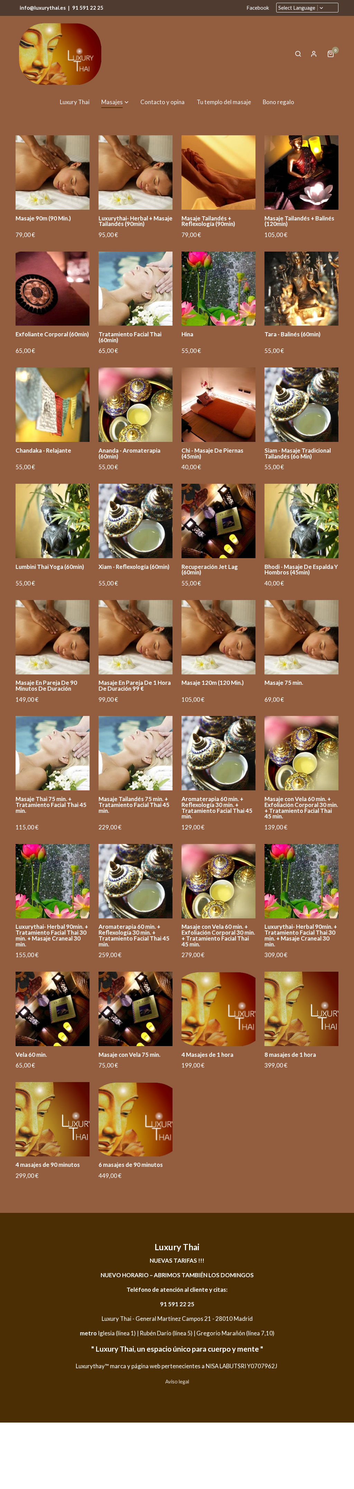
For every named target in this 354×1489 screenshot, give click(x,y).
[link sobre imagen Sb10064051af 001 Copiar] (136, 172)
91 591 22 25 (87, 8)
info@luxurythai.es (43, 8)
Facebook (257, 8)
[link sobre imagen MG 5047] (301, 404)
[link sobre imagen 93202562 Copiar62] (136, 289)
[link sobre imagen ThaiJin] (218, 289)
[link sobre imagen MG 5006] (218, 404)
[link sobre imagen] (53, 881)
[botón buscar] (298, 53)
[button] (115, 102)
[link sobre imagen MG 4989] (301, 289)
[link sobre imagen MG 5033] (53, 404)
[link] (59, 54)
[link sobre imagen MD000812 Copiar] (218, 172)
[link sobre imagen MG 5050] (136, 404)
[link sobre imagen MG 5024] (301, 172)
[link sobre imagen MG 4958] (218, 521)
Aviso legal (177, 1381)
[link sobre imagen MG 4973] (53, 521)
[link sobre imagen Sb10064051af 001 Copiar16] (53, 172)
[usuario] (314, 53)
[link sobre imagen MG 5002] (53, 289)
